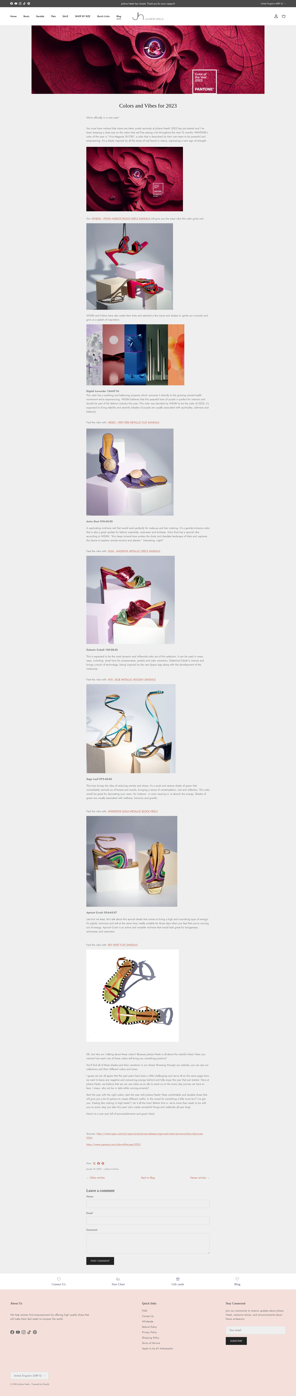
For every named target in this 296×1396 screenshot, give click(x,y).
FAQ (144, 1311)
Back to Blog (148, 1178)
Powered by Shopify (40, 1384)
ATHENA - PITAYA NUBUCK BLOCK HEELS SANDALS (120, 219)
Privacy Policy (149, 1332)
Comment (91, 1230)
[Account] (275, 16)
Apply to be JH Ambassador (157, 1348)
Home (13, 16)
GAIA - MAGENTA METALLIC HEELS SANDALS (134, 551)
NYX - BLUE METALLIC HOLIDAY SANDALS (132, 679)
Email (89, 1213)
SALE (65, 16)
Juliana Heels (24, 1384)
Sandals (40, 16)
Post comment (100, 1260)
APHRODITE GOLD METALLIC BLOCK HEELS (133, 811)
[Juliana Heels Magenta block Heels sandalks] (129, 309)
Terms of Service (151, 1343)
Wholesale (147, 1321)
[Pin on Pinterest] (103, 1163)
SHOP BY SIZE (82, 16)
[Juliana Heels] (148, 16)
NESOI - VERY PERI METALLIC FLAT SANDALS (133, 422)
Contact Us (148, 1316)
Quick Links (103, 16)
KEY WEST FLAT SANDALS (123, 945)
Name (89, 1196)
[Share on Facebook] (98, 1163)
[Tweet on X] (94, 1163)
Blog (118, 16)
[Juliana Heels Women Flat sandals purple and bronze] (130, 515)
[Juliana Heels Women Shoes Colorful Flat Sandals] (132, 1041)
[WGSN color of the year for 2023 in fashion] (135, 384)
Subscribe (236, 1340)
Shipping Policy (150, 1338)
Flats (53, 16)
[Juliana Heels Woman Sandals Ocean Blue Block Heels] (131, 772)
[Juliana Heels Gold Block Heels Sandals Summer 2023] (131, 906)
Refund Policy (149, 1327)
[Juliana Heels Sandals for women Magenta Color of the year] (134, 210)
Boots (26, 16)
